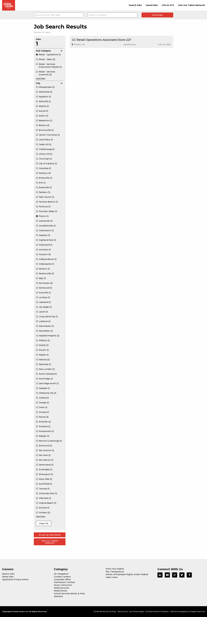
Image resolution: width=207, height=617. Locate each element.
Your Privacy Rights (136, 612)
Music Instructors (63, 585)
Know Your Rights (115, 569)
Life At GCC (168, 5)
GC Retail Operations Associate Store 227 (101, 39)
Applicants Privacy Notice (15, 579)
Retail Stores (60, 590)
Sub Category (43, 50)
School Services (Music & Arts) (69, 593)
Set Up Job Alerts (51, 534)
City (38, 83)
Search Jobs (135, 5)
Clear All (43, 523)
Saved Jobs (152, 5)
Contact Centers (62, 576)
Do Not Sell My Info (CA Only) (105, 612)
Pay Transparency (115, 571)
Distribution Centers (64, 582)
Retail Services (61, 588)
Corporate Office (62, 579)
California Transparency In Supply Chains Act (187, 612)
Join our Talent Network (49, 541)
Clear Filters (40, 78)
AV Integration (61, 574)
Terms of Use (122, 612)
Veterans (58, 596)
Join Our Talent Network (191, 5)
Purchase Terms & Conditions (157, 612)
